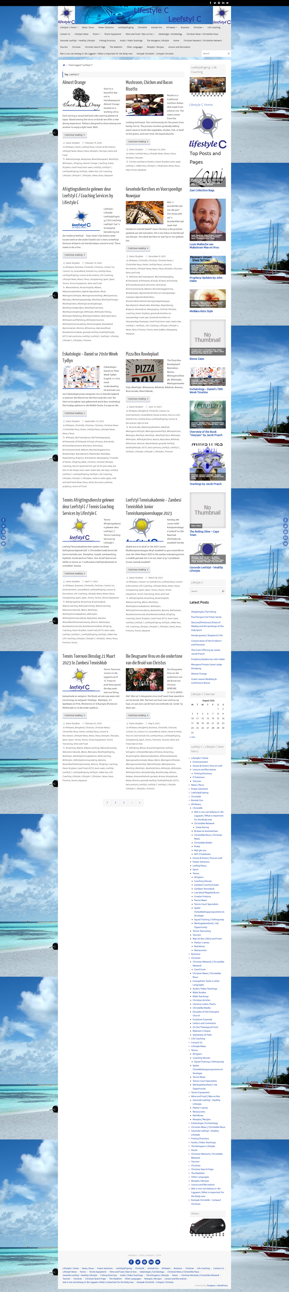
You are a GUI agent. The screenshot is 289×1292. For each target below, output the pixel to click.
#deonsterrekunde (71, 610)
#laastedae (144, 305)
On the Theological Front (205, 1027)
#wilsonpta (104, 622)
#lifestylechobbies (91, 316)
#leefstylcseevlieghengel (90, 304)
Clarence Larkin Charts (204, 1004)
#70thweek (144, 281)
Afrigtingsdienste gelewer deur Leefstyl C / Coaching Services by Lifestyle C (87, 195)
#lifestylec (67, 163)
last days (105, 470)
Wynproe (108, 175)
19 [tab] (220, 94)
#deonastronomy (87, 606)
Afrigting (78, 163)
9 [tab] (220, 92)
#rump (162, 776)
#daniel (148, 289)
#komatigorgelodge (81, 299)
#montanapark (94, 324)
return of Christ (79, 486)
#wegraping (153, 309)
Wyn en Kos (131, 170)
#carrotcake (135, 427)
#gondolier (94, 291)
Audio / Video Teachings (205, 988)
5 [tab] (206, 92)
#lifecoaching (104, 756)
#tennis (80, 328)
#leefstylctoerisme (94, 308)
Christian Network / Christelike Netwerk (200, 1275)
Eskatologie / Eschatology (204, 1123)
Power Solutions (199, 789)
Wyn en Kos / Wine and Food (207, 938)
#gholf (85, 291)
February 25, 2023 (93, 723)
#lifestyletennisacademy (74, 324)
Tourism (165, 740)
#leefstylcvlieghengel (72, 312)
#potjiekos (92, 618)
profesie (108, 482)
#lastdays (155, 305)
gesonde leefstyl (90, 332)
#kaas (150, 760)
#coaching (86, 602)
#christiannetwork (134, 289)
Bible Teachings (201, 996)
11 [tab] (192, 94)
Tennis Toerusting (145, 594)
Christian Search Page (202, 1169)
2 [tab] (195, 92)
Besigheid (143, 411)
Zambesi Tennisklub (204, 888)
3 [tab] (199, 92)
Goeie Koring (202, 827)
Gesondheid (79, 271)
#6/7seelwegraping (164, 277)
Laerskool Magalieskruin (206, 892)
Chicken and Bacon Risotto (142, 162)
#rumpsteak (171, 776)
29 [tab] (221, 95)
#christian (161, 285)
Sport (105, 279)
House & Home (160, 415)
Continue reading (73, 135)
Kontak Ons (91, 271)
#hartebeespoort (100, 159)
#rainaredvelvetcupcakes (146, 776)
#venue (140, 443)
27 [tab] (215, 95)
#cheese (158, 752)
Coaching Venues (203, 881)
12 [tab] (195, 94)
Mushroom (163, 166)
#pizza (156, 439)
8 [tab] (216, 92)
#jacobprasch (132, 305)
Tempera (211, 1285)
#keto (84, 610)
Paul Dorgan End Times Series (206, 617)
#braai (143, 748)
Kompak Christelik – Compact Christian (155, 1282)
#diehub (165, 427)
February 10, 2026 (156, 149)
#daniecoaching (70, 606)
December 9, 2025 (157, 256)
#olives (172, 772)
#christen (150, 285)
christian (91, 462)
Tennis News (200, 900)
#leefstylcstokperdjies (73, 308)
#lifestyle (88, 312)
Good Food (76, 167)
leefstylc (83, 171)
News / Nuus (83, 151)
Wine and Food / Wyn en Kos (205, 1096)
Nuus (101, 175)
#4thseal (133, 277)
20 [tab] (223, 94)
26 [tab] (211, 95)
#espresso (86, 159)
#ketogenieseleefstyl (92, 295)
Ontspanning (96, 279)
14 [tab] (202, 94)
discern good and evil (82, 466)
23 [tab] (201, 95)
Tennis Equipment (78, 283)
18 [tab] (216, 94)
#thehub (175, 439)
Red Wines (199, 946)
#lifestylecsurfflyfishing (73, 320)
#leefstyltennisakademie (74, 614)
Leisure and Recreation (204, 769)
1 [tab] (192, 92)
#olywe (129, 776)
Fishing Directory (203, 773)
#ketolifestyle (154, 764)
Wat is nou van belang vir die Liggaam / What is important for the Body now (209, 816)
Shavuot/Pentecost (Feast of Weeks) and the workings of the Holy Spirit (207, 626)
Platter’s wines (201, 942)
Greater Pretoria (202, 896)
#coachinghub (87, 287)
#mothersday (162, 772)
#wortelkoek (151, 443)
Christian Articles (201, 1000)
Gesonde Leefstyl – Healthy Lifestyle (80, 1275)
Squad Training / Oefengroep (209, 919)
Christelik (88, 267)
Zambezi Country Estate (206, 885)
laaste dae (176, 321)
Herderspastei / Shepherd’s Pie (207, 635)
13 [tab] (199, 94)
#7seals (154, 281)
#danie (98, 287)
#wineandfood (103, 328)
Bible (83, 462)
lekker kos (93, 171)
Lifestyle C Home (199, 758)
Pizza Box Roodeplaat (142, 354)
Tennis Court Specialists (206, 904)
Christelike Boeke (203, 842)
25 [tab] (208, 95)
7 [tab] (213, 92)
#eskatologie (132, 293)
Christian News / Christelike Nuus (208, 1127)
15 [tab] (206, 94)
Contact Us (109, 267)
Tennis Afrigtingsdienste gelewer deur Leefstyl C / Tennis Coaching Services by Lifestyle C (88, 506)
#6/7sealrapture (146, 277)
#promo (102, 618)
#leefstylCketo (69, 304)
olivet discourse (96, 482)
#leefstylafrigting (106, 752)
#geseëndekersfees (144, 297)
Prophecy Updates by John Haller (208, 659)
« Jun (192, 737)
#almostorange (73, 159)
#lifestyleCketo (108, 316)
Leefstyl (97, 167)
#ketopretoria (110, 295)
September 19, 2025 (94, 421)
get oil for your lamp (102, 466)
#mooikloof (107, 324)
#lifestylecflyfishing (72, 316)
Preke (197, 846)
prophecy (66, 486)
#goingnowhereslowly (136, 760)
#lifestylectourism (95, 320)
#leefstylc (113, 159)
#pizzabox (165, 439)
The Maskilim (198, 1173)
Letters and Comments (204, 1023)
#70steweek (132, 281)
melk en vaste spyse (101, 478)
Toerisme (156, 740)
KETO (65, 336)
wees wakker (160, 329)
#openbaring (167, 305)
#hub (103, 291)
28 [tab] (218, 95)
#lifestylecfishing (102, 312)
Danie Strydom (73, 143)
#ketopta (66, 299)
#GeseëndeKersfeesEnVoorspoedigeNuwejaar (147, 301)
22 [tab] (197, 95)
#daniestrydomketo (71, 291)
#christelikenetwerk (135, 285)
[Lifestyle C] (215, 3)
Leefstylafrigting (70, 171)
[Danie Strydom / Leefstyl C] (227, 3)
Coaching (102, 163)
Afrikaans (69, 147)
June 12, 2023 (155, 407)
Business (79, 267)
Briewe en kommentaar (206, 831)
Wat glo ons (200, 850)
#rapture (130, 309)
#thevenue (90, 328)
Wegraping (171, 329)
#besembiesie (72, 287)
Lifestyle (66, 175)
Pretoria (87, 340)
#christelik (172, 281)
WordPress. (222, 1285)
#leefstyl (96, 299)
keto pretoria (75, 336)
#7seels (162, 281)
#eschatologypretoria (162, 289)
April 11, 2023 (91, 581)
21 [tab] (194, 95)
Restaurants (200, 950)
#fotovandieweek (168, 756)
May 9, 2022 (154, 723)
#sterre (94, 622)
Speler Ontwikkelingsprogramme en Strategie (209, 912)
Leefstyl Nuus (88, 147)
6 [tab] (209, 92)
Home (78, 147)
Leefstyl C (107, 167)
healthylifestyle (106, 332)
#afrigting (134, 748)
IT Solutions (199, 777)
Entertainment (133, 415)
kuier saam (87, 167)
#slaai (128, 780)
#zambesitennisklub (72, 332)
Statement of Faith (202, 1035)
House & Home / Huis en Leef (207, 765)
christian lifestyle (168, 309)
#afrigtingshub (73, 602)
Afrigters (199, 877)
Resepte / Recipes (98, 151)
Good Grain (200, 969)
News (95, 175)
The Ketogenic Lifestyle (203, 1146)
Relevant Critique (201, 1031)
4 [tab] (202, 92)
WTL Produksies (202, 854)
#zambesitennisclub (72, 626)
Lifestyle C (77, 175)
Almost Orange (74, 82)
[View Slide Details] (208, 84)
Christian (98, 267)
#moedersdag (148, 772)
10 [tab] (223, 92)
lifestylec (87, 175)
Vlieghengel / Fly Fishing (203, 611)
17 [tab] (213, 94)
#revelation (140, 309)
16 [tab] (209, 94)
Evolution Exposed (202, 1019)
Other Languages (200, 1177)
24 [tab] (204, 95)
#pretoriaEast (69, 328)
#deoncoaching (103, 606)
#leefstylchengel (110, 299)
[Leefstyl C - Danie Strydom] (219, 3)
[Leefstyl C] (210, 3)
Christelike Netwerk (204, 823)
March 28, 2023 (155, 578)
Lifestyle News (69, 151)
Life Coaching (105, 171)
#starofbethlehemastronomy (76, 622)
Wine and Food (95, 283)
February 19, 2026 (93, 143)
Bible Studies (199, 992)
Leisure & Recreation (105, 147)
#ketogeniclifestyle (71, 295)
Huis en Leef (174, 415)
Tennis (65, 283)
